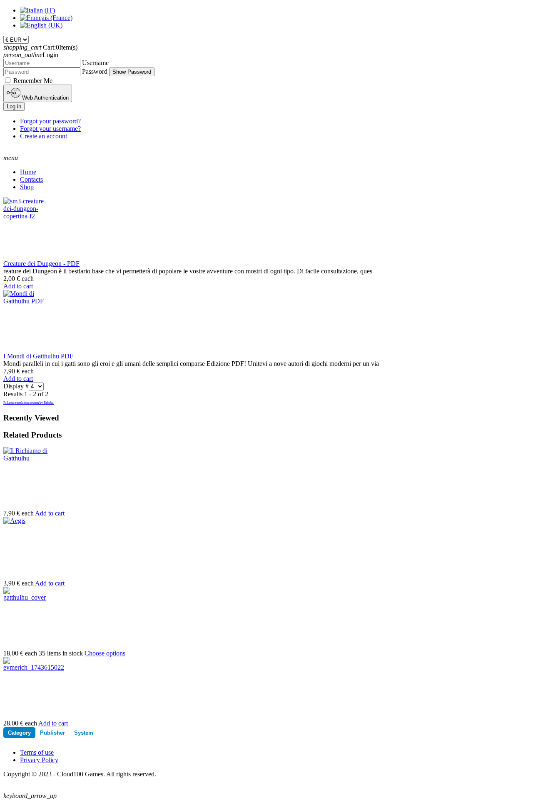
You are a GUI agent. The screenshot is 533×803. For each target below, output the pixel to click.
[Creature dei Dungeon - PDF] (25, 216)
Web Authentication (44, 98)
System (83, 733)
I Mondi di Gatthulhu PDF (38, 356)
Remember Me (32, 80)
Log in (14, 106)
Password (94, 71)
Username (95, 62)
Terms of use (37, 752)
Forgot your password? (50, 121)
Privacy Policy (39, 759)
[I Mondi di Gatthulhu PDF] (25, 301)
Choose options (105, 653)
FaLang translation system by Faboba (28, 403)
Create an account (43, 136)
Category (19, 733)
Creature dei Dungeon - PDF (41, 263)
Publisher (52, 733)
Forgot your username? (50, 128)
